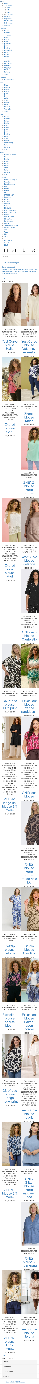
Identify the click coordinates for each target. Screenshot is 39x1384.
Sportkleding (8, 63)
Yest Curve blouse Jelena (29, 1333)
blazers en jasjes (10, 155)
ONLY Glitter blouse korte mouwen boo (29, 1187)
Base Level (8, 182)
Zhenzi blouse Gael (10, 428)
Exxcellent (7, 197)
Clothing (9, 5)
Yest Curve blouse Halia (10, 345)
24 (4, 278)
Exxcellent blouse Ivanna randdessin (29, 706)
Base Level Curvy (10, 184)
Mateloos (7, 1361)
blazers (6, 30)
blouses (7, 33)
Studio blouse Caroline (29, 949)
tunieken (7, 72)
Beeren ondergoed (10, 180)
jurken (6, 46)
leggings (7, 48)
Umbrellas (7, 109)
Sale (8, 10)
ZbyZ (6, 245)
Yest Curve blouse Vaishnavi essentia (29, 346)
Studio (6, 223)
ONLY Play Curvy (10, 212)
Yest (5, 230)
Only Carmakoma (10, 210)
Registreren (8, 18)
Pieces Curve (8, 219)
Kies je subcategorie (8, 267)
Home (6, 3)
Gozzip (6, 199)
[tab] (19, 1362)
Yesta (6, 232)
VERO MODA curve (11, 225)
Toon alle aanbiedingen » (11, 263)
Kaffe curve (8, 206)
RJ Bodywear (8, 221)
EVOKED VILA (9, 195)
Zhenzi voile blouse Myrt (10, 571)
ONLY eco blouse (29, 794)
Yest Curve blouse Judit (29, 1114)
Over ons (6, 1376)
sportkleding (8, 143)
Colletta (7, 188)
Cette (6, 186)
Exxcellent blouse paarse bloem (9, 1020)
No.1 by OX (8, 241)
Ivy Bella (7, 201)
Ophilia (6, 214)
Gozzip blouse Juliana (10, 949)
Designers (9, 14)
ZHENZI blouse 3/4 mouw (9, 1193)
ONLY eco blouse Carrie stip (29, 635)
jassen (6, 39)
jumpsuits (7, 43)
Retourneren (8, 23)
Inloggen (7, 16)
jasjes (6, 37)
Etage (6, 193)
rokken (6, 57)
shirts (6, 59)
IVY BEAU (7, 204)
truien (6, 70)
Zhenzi (6, 234)
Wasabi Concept (9, 227)
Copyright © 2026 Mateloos (15, 1382)
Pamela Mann (9, 217)
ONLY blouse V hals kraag (29, 1262)
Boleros (7, 121)
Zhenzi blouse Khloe (29, 417)
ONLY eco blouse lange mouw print (10, 1096)
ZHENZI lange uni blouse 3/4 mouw (9, 804)
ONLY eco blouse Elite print (9, 704)
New (8, 8)
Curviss (6, 190)
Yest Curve (8, 243)
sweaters (7, 65)
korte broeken (9, 79)
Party (8, 12)
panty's (6, 52)
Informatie (7, 1366)
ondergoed (8, 50)
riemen (6, 54)
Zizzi (5, 236)
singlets (7, 61)
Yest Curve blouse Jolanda (29, 560)
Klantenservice (9, 21)
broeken (8, 35)
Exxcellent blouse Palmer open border (29, 1021)
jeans (6, 41)
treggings (7, 67)
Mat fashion (8, 208)
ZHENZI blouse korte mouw (29, 487)
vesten (6, 74)
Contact (7, 25)
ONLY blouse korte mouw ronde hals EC (29, 873)
